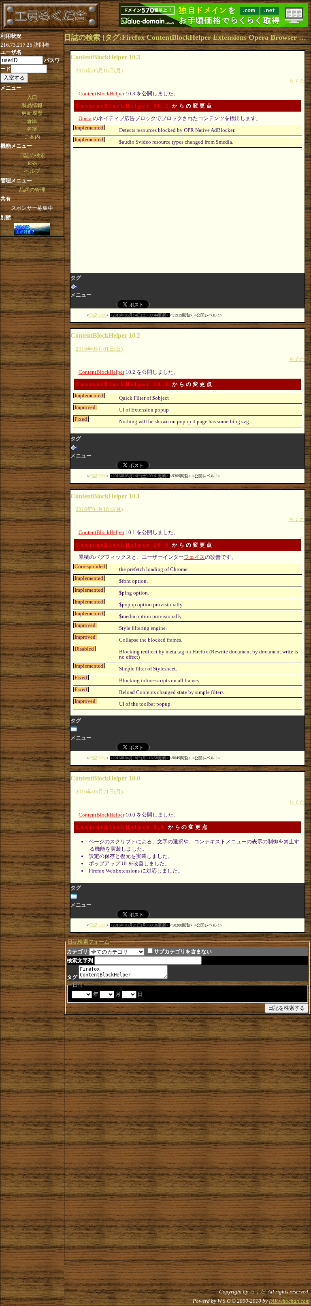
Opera (85, 118)
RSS (32, 163)
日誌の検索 (32, 155)
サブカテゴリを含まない (183, 951)
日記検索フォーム (88, 942)
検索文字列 (80, 960)
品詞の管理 (32, 190)
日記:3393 (98, 925)
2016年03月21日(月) (99, 792)
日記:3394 (98, 758)
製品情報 (32, 105)
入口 (32, 97)
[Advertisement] (187, 209)
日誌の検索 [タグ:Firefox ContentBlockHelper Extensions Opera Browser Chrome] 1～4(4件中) (187, 37)
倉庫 (32, 121)
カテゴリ (77, 951)
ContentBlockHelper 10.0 (122, 545)
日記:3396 (98, 315)
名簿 (32, 129)
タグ (72, 977)
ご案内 (32, 137)
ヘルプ (32, 171)
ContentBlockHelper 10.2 (122, 106)
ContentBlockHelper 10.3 (105, 57)
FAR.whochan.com (289, 1301)
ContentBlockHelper (101, 94)
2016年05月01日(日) (99, 349)
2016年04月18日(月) (99, 509)
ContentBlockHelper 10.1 (122, 384)
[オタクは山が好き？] (32, 230)
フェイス (194, 557)
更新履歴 (32, 113)
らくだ (297, 81)
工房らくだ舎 (51, 16)
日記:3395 (98, 476)
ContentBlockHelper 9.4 (120, 827)
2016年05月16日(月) (99, 70)
